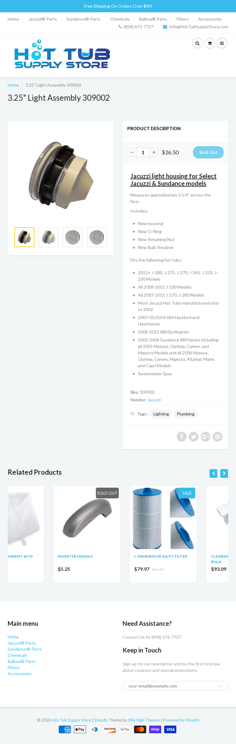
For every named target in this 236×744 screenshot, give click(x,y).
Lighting (161, 413)
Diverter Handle (32, 556)
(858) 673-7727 (138, 26)
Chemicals (120, 18)
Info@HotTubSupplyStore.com (198, 26)
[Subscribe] (220, 686)
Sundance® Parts (83, 18)
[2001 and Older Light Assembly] (60, 175)
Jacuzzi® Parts (43, 18)
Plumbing (186, 413)
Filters (183, 18)
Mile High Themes (144, 720)
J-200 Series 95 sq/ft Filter (118, 556)
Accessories (210, 18)
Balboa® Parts (153, 18)
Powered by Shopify (181, 720)
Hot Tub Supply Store (71, 720)
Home (13, 18)
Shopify (101, 720)
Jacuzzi (154, 399)
